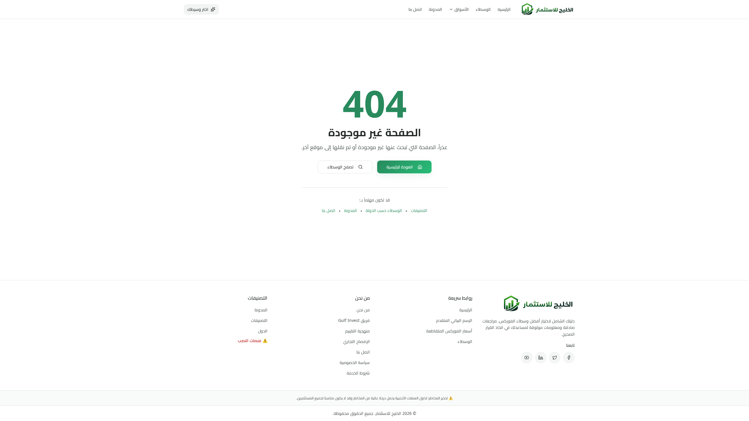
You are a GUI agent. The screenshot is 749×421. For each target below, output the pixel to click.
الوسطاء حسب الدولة (384, 210)
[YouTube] (526, 357)
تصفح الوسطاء (340, 167)
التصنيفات (419, 210)
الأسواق (461, 9)
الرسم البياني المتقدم (454, 320)
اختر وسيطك (197, 9)
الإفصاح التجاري (356, 341)
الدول (262, 331)
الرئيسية (504, 9)
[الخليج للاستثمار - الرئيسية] (547, 9)
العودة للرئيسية (399, 167)
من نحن (363, 310)
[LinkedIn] (541, 357)
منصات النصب (252, 340)
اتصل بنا (415, 9)
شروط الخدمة (358, 373)
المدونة (435, 9)
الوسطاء (483, 9)
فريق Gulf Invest (354, 320)
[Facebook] (569, 357)
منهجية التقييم (357, 331)
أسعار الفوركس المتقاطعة (449, 331)
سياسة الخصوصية (355, 362)
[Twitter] (555, 357)
